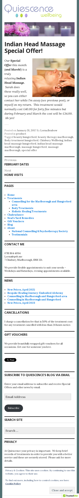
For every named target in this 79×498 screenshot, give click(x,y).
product (21, 133)
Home (11, 194)
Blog (10, 224)
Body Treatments (22, 208)
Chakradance (15, 214)
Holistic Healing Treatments (29, 211)
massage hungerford (34, 147)
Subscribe (13, 408)
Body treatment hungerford (21, 140)
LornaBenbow (48, 130)
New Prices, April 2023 (21, 302)
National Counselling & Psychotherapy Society (40, 231)
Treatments (14, 198)
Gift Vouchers (15, 221)
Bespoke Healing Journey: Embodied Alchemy (35, 293)
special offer (29, 150)
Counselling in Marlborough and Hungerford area (37, 296)
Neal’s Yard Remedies (20, 218)
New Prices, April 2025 (21, 289)
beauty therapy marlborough (55, 137)
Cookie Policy (13, 483)
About (11, 228)
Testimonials (19, 234)
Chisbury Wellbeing (51, 140)
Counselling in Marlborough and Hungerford (34, 299)
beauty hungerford (25, 137)
